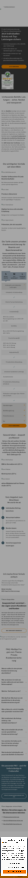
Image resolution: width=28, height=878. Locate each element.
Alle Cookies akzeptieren (14, 871)
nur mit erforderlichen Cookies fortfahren (14, 867)
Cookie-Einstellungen (14, 863)
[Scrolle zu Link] (4, 841)
